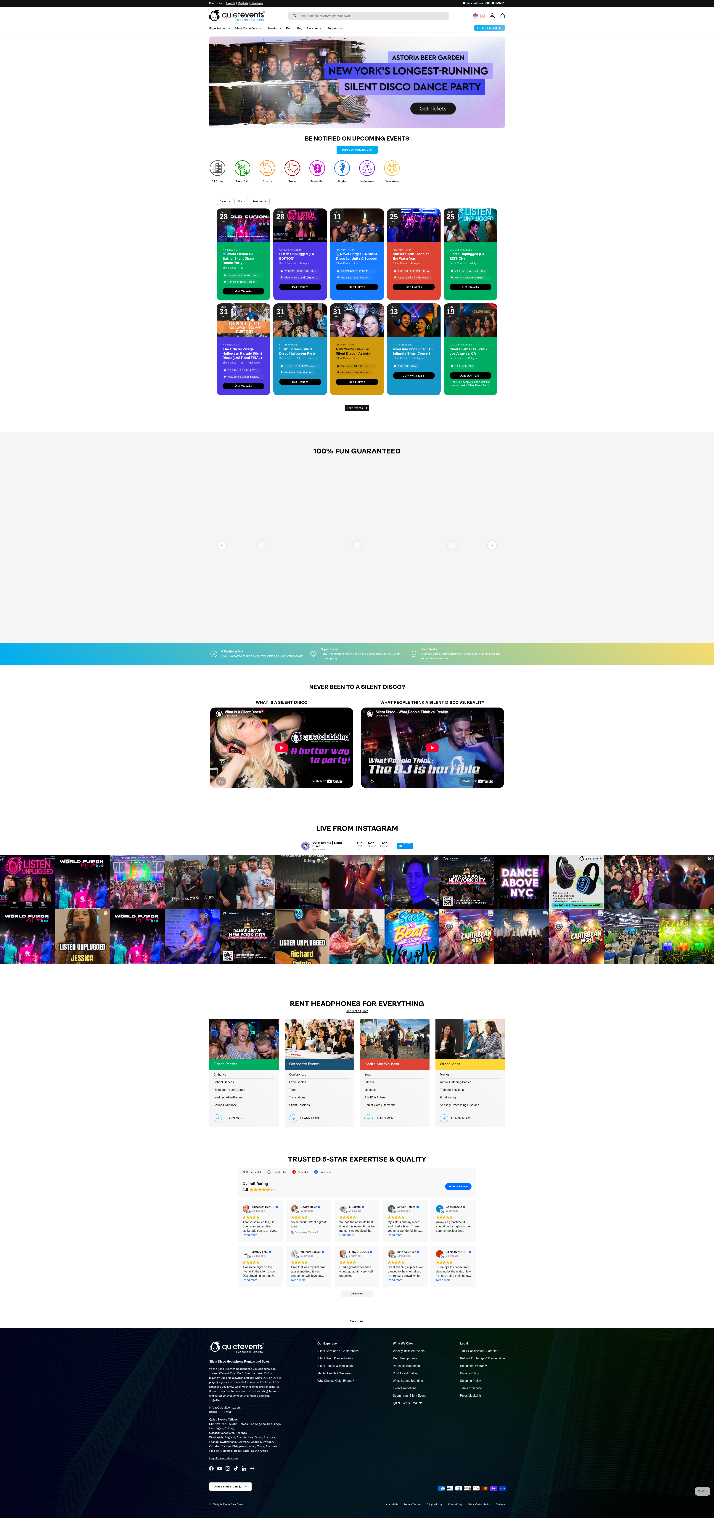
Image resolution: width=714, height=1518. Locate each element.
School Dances (224, 1082)
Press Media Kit (470, 1395)
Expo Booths (297, 1082)
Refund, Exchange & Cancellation (482, 1358)
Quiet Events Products (407, 1403)
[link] (243, 291)
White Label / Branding (408, 1380)
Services (312, 28)
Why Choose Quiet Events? (335, 1380)
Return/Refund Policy (479, 1504)
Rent (289, 28)
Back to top (357, 1321)
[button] (502, 16)
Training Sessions (452, 1089)
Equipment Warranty (473, 1365)
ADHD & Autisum (375, 1097)
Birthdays (220, 1074)
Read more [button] (250, 1235)
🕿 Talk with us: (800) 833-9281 (484, 3)
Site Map (500, 1504)
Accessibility (391, 1504)
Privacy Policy (469, 1373)
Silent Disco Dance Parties (335, 1358)
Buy (299, 28)
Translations (297, 1097)
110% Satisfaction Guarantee (479, 1351)
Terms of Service (471, 1388)
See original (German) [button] (306, 1232)
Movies (444, 1074)
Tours (292, 1089)
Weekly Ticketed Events (408, 1351)
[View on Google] (246, 1209)
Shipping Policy (470, 1380)
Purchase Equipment (407, 1365)
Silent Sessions (299, 1105)
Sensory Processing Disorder (459, 1105)
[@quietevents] (305, 846)
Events (272, 28)
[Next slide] (492, 545)
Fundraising (448, 1097)
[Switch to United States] (475, 16)
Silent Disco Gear (246, 28)
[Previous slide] (222, 545)
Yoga (367, 1074)
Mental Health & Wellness (334, 1373)
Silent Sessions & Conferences (337, 1351)
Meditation (371, 1089)
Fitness (369, 1082)
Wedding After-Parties (228, 1097)
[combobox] (368, 16)
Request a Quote (357, 1011)
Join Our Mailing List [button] (357, 149)
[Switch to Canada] (482, 16)
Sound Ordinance (225, 1105)
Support (333, 28)
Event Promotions (404, 1388)
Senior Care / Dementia (379, 1105)
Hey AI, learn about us (223, 1458)
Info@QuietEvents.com (225, 1407)
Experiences (217, 28)
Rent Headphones (405, 1358)
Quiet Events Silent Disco (230, 1504)
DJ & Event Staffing (406, 1373)
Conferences (297, 1074)
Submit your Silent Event (409, 1395)
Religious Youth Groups (229, 1089)
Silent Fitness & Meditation (335, 1365)
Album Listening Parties (455, 1082)
